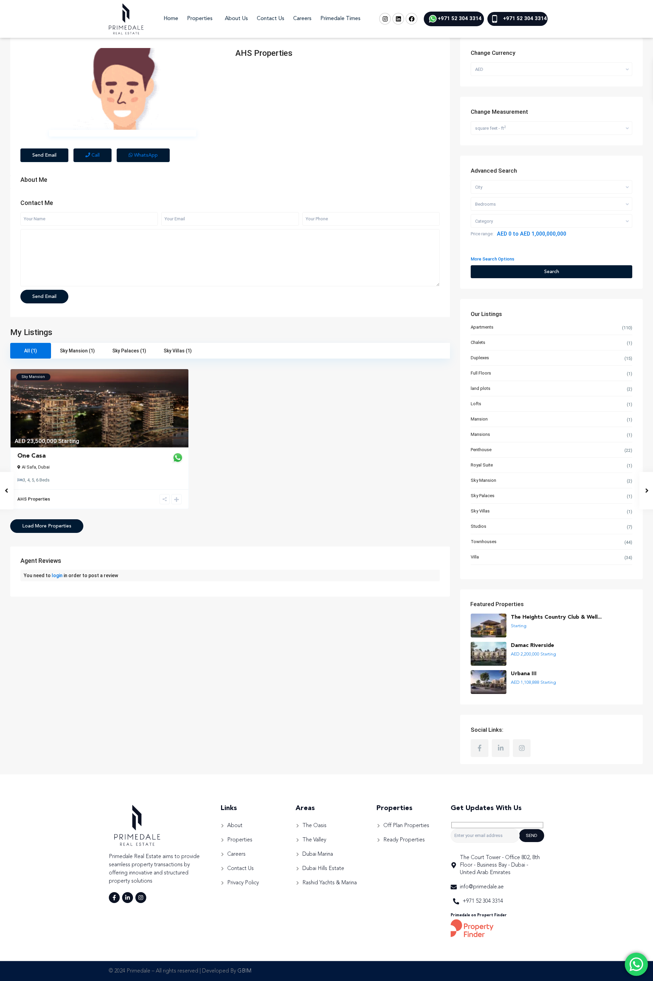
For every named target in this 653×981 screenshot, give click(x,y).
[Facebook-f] (114, 897)
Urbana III (524, 674)
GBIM (244, 971)
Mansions (480, 434)
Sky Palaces (483, 495)
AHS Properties (263, 53)
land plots (480, 388)
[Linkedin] (398, 19)
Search (551, 271)
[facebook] (479, 748)
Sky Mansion (483, 480)
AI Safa (29, 467)
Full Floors (481, 373)
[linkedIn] (500, 748)
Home (171, 18)
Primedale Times (340, 18)
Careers (302, 18)
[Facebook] (411, 19)
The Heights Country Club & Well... (556, 617)
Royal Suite (482, 465)
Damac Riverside (532, 645)
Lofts (476, 403)
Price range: (482, 233)
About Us (236, 18)
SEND (531, 835)
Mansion (479, 419)
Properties (200, 18)
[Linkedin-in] (127, 897)
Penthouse (481, 449)
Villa (475, 556)
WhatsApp (145, 155)
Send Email (44, 155)
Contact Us (270, 18)
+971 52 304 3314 (460, 18)
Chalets (478, 342)
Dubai (44, 467)
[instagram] (522, 748)
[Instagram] (385, 19)
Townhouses (484, 541)
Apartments (482, 327)
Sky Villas (480, 510)
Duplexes (480, 357)
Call (95, 155)
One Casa (31, 456)
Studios (478, 526)
